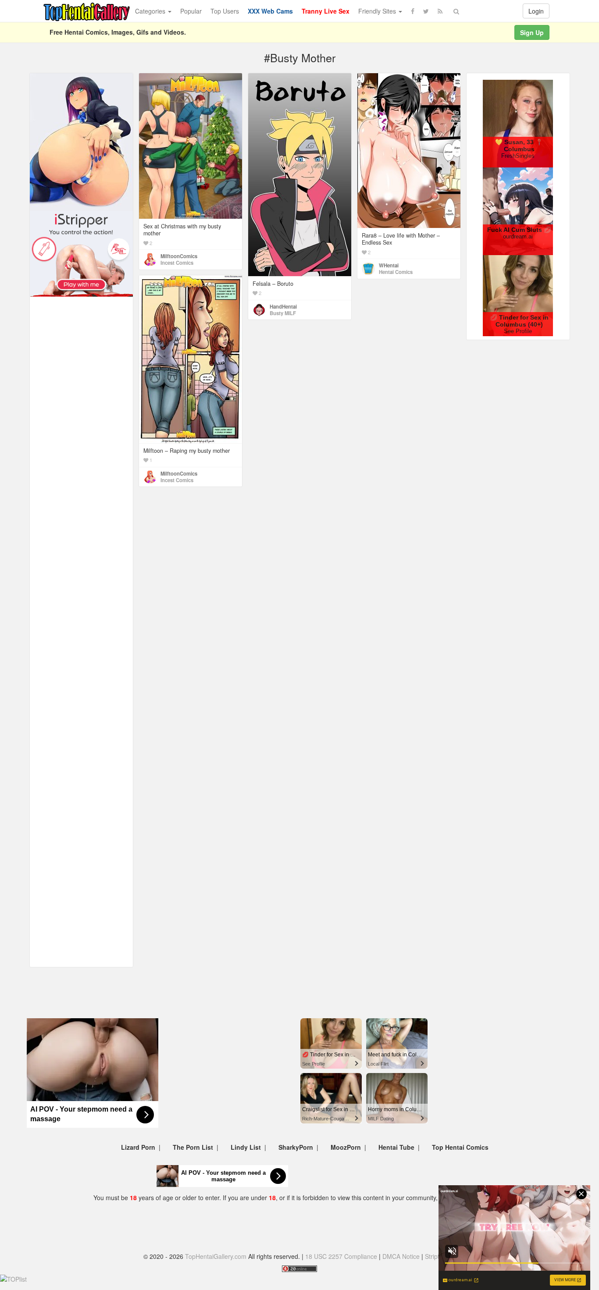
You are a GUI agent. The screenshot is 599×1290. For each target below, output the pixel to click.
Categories (151, 11)
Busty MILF (283, 312)
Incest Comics (176, 262)
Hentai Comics (396, 271)
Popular (191, 11)
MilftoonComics (178, 255)
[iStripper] (81, 252)
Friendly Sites (378, 11)
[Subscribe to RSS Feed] (440, 11)
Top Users (224, 11)
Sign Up (532, 32)
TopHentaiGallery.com (215, 1256)
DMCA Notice (401, 1256)
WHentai (389, 265)
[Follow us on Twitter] (426, 11)
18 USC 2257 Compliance (341, 1256)
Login (536, 11)
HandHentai (283, 306)
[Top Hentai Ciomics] (81, 141)
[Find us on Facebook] (412, 11)
